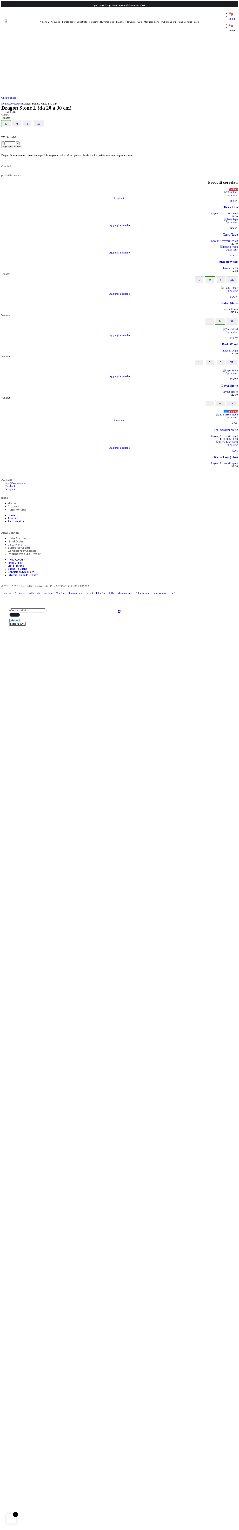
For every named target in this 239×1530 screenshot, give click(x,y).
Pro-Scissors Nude (226, 429)
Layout (12, 103)
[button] (119, 225)
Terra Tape (230, 234)
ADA (235, 423)
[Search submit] (14, 615)
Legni (235, 268)
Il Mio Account (17, 538)
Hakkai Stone (228, 303)
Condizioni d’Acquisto (22, 550)
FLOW (234, 255)
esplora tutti (17, 623)
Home (4, 103)
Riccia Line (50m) (226, 457)
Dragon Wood (228, 261)
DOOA (234, 201)
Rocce (19, 103)
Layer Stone (229, 385)
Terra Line (231, 207)
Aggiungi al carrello (11, 146)
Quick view (232, 195)
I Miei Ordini (16, 541)
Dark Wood (230, 344)
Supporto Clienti (19, 547)
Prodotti (13, 506)
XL (38, 123)
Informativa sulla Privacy (24, 553)
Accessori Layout (229, 213)
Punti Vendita (17, 509)
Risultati (15, 620)
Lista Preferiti (17, 544)
